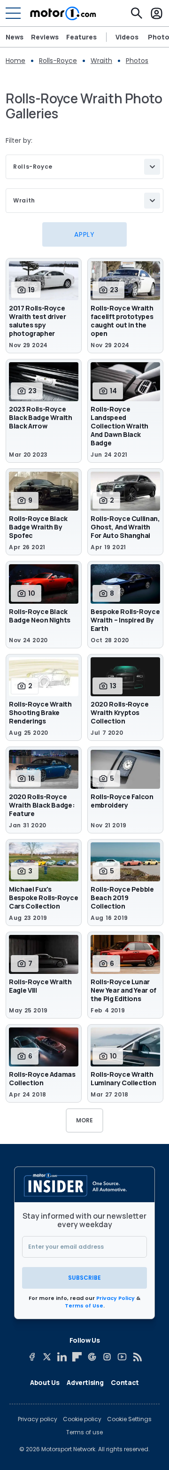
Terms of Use (84, 1305)
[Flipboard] (77, 1356)
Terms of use (84, 1432)
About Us (44, 1382)
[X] (47, 1356)
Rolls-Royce (58, 60)
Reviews (45, 36)
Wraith (101, 60)
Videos (126, 37)
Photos (137, 60)
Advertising (85, 1382)
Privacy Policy (115, 1298)
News (14, 36)
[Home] (63, 13)
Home (15, 60)
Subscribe (84, 1278)
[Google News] (92, 1356)
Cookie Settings (129, 1419)
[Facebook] (32, 1356)
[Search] (136, 13)
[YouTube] (122, 1356)
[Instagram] (107, 1356)
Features (81, 36)
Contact (125, 1382)
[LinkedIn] (62, 1356)
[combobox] (84, 167)
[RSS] (137, 1356)
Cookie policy (82, 1419)
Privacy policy (37, 1419)
